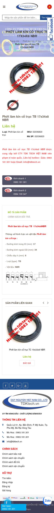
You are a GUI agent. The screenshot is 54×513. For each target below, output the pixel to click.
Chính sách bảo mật (11, 453)
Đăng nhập (7, 482)
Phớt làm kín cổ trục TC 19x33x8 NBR (27, 349)
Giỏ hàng (6, 490)
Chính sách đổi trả (11, 461)
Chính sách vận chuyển (13, 457)
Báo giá (27, 363)
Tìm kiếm (6, 478)
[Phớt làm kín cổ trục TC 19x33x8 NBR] (24, 327)
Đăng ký (6, 486)
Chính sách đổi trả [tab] (19, 216)
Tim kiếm (46, 17)
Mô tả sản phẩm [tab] (17, 212)
